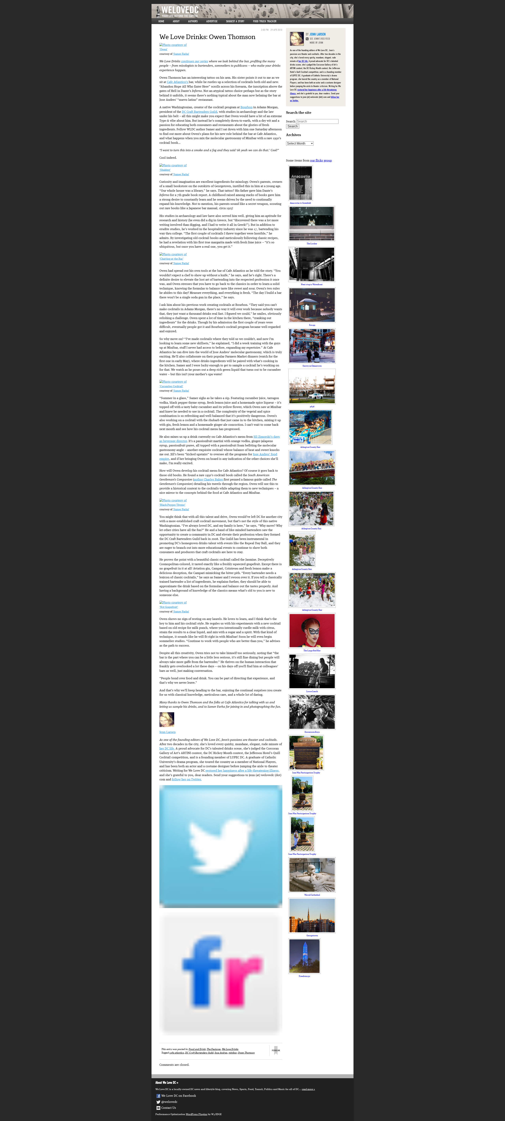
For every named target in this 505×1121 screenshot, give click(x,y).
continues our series (194, 61)
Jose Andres (221, 1053)
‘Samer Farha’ (181, 54)
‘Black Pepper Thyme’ (172, 505)
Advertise (211, 21)
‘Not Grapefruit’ (168, 607)
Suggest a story (235, 21)
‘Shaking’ (165, 170)
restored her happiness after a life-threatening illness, (243, 770)
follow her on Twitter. (187, 779)
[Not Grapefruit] (173, 602)
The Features (214, 1049)
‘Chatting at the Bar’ (171, 259)
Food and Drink (197, 1049)
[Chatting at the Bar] (173, 254)
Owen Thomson (246, 1053)
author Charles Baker (209, 479)
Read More (307, 1089)
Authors (193, 21)
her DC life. (167, 748)
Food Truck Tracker (264, 21)
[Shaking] (173, 165)
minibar (233, 1053)
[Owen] (173, 45)
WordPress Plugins (196, 1114)
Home (161, 21)
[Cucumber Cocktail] (173, 382)
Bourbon (246, 107)
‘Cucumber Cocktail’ (171, 386)
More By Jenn (316, 42)
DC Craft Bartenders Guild (199, 112)
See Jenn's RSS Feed (320, 38)
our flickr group (321, 160)
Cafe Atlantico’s (178, 82)
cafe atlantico (176, 1053)
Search (290, 121)
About (176, 21)
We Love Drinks (230, 1049)
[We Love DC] (254, 12)
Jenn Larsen (167, 732)
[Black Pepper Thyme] (173, 500)
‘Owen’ (163, 49)
